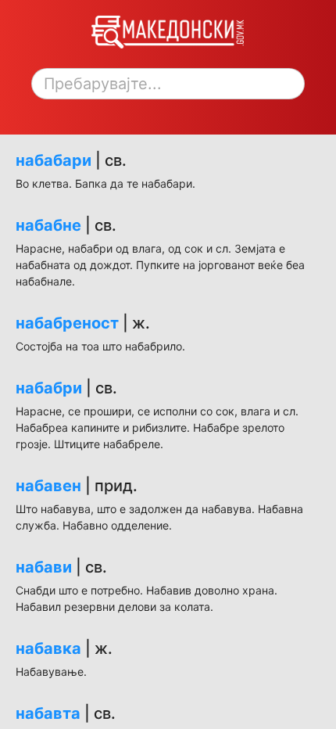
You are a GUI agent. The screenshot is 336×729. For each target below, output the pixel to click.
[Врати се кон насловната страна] (167, 44)
